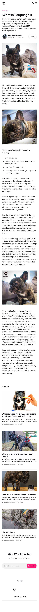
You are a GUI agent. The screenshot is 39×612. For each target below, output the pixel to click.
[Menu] (36, 3)
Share (32, 37)
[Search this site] (33, 3)
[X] (18, 581)
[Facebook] (21, 581)
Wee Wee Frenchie (15, 36)
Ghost (24, 596)
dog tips (5, 11)
